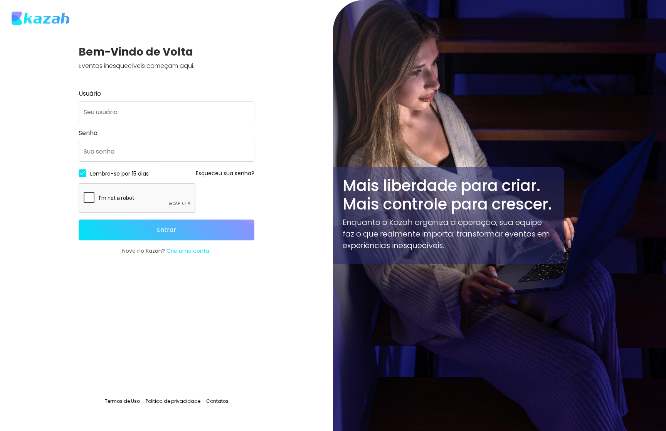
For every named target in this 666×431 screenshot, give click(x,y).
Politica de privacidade (173, 401)
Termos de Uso (122, 401)
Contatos (217, 401)
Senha (88, 132)
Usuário (90, 93)
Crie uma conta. (188, 251)
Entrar (166, 229)
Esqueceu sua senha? (225, 173)
